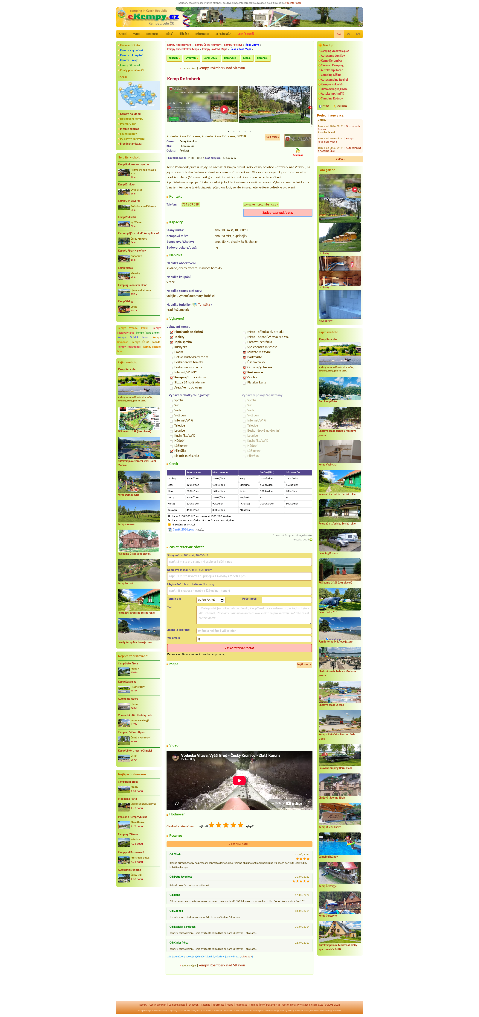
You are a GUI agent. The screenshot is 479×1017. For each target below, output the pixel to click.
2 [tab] (234, 131)
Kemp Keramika (127, 369)
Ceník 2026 (210, 58)
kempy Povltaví (233, 45)
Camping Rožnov (332, 98)
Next (310, 108)
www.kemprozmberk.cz (260, 204)
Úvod (122, 34)
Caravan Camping (332, 65)
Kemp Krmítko (126, 184)
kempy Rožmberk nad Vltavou (222, 68)
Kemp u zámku (126, 524)
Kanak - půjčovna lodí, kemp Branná (138, 233)
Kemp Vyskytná (327, 464)
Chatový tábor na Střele (332, 798)
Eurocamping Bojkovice (334, 89)
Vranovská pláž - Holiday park (135, 715)
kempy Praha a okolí (148, 333)
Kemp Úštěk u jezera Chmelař (135, 750)
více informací (293, 3)
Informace (202, 34)
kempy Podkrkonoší (129, 347)
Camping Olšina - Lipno (131, 732)
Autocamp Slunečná (129, 870)
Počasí (168, 34)
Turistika (204, 305)
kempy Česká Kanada (146, 342)
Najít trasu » (273, 137)
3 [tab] (239, 131)
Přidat (325, 106)
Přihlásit (184, 34)
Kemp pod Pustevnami (131, 852)
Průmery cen (128, 124)
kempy (143, 1005)
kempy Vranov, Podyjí (133, 328)
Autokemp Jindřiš (332, 93)
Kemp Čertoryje (328, 886)
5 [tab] (251, 131)
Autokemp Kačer (332, 70)
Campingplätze (177, 1005)
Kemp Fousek (125, 583)
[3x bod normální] (226, 825)
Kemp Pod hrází (127, 217)
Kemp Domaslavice (129, 495)
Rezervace (230, 58)
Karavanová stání (131, 45)
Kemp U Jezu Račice (330, 827)
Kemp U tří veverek (129, 201)
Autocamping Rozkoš (334, 79)
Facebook (193, 1005)
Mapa (136, 34)
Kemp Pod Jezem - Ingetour (134, 164)
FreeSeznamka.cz (130, 143)
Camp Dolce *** (328, 612)
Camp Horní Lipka (128, 782)
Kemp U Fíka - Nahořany (132, 251)
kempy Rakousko (333, 1011)
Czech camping (158, 1005)
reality (199, 1011)
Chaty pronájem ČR (132, 70)
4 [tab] (245, 131)
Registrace (241, 1005)
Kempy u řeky (129, 60)
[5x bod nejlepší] (240, 825)
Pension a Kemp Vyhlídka (132, 817)
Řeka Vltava (252, 45)
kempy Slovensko (131, 65)
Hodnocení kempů (132, 118)
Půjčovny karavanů (132, 138)
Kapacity (173, 58)
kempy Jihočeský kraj (179, 45)
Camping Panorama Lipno (132, 285)
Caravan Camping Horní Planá (335, 768)
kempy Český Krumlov (208, 45)
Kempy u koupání (131, 55)
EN (358, 33)
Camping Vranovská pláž (335, 51)
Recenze (152, 34)
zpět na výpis (189, 68)
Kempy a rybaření (131, 50)
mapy (276, 1011)
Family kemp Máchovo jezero (135, 642)
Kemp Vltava (125, 268)
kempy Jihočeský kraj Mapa (183, 49)
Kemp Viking (125, 301)
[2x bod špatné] (219, 825)
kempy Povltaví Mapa (214, 49)
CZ (339, 34)
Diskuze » (246, 956)
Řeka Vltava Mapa (241, 49)
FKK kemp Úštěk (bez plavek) (134, 431)
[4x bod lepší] (233, 825)
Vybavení (191, 58)
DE (348, 33)
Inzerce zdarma (129, 129)
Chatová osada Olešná (331, 705)
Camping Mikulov (128, 834)
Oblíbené (342, 106)
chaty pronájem (296, 1011)
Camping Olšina (331, 75)
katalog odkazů (260, 1011)
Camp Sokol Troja (128, 663)
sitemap (253, 1005)
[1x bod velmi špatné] (211, 825)
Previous (169, 108)
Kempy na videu (130, 114)
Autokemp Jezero (128, 699)
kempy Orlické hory (133, 337)
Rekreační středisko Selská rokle (136, 613)
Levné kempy (128, 133)
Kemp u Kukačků (332, 84)
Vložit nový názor (239, 844)
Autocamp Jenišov (333, 56)
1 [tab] (228, 131)
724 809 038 (190, 204)
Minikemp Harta (127, 799)
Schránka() (223, 34)
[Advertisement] (139, 909)
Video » (340, 159)
